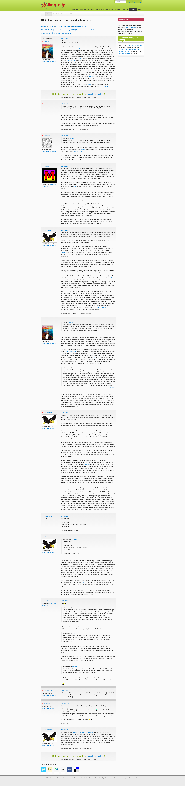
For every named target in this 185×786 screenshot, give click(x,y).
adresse (44, 29)
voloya (46, 601)
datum (51, 29)
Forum (49, 14)
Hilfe (139, 9)
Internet (92, 70)
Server (83, 150)
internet (74, 29)
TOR (80, 59)
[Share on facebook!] (70, 773)
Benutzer (56, 14)
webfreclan (47, 136)
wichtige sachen (66, 33)
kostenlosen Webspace (49, 61)
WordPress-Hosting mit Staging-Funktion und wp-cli (129, 50)
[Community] (44, 13)
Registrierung (136, 2)
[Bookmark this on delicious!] (77, 773)
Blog (102, 778)
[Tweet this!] (44, 773)
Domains (117, 9)
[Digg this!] (51, 773)
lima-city (44, 26)
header (65, 30)
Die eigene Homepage (62, 26)
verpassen (57, 33)
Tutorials (72, 14)
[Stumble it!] (57, 773)
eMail (67, 60)
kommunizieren (82, 30)
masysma (46, 166)
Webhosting (49, 778)
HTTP (107, 196)
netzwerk (108, 30)
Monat (110, 278)
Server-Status (135, 778)
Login (129, 2)
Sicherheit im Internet (79, 26)
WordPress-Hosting (107, 9)
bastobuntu (47, 41)
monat (103, 30)
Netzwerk (63, 252)
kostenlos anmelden (95, 93)
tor (49, 32)
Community (133, 9)
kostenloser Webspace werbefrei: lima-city (60, 5)
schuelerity (47, 703)
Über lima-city (96, 778)
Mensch (91, 76)
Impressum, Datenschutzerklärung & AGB (117, 778)
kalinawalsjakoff (48, 230)
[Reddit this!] (64, 773)
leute (93, 29)
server (43, 33)
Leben (89, 84)
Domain (87, 464)
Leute (69, 55)
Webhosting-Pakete (94, 9)
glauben (60, 30)
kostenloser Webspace (79, 9)
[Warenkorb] (142, 8)
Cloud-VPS (125, 9)
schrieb (72, 138)
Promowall (64, 14)
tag (47, 33)
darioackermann (49, 516)
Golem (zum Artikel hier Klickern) (83, 732)
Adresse (72, 60)
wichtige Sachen (101, 307)
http (69, 30)
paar (113, 30)
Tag (80, 49)
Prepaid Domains (124, 53)
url (52, 32)
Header (85, 582)
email (55, 30)
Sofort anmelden (131, 27)
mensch (98, 30)
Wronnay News (78, 151)
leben (89, 30)
